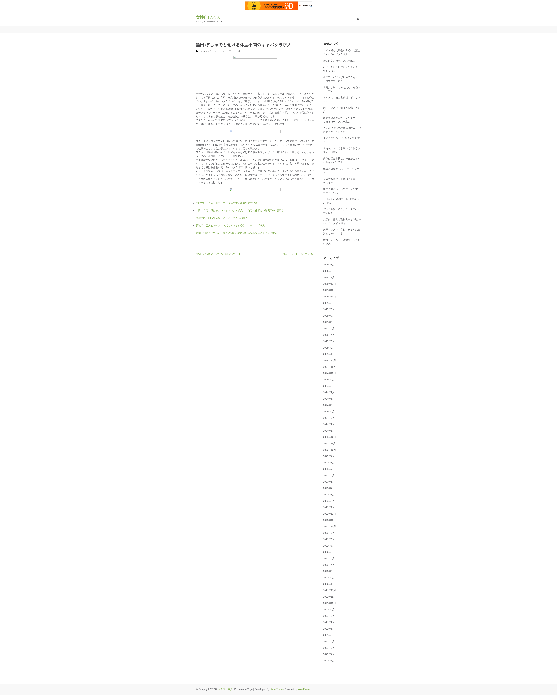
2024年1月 (329, 430)
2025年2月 (329, 347)
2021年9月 (329, 609)
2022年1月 (329, 584)
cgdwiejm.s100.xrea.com (211, 51)
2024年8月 (329, 386)
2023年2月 (329, 501)
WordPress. (304, 689)
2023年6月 (329, 475)
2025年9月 (329, 303)
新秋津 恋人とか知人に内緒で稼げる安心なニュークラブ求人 (230, 225)
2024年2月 (329, 424)
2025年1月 (329, 354)
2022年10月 (329, 526)
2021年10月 (329, 603)
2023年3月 (329, 494)
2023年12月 (329, 437)
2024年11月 (329, 366)
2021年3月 (329, 648)
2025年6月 (329, 322)
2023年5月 (329, 481)
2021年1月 (329, 660)
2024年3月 (329, 418)
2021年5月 (329, 635)
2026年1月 (329, 277)
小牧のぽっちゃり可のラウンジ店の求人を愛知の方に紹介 (228, 203)
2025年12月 (329, 283)
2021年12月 (329, 590)
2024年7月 (329, 392)
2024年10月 (329, 373)
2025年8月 (329, 309)
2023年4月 (329, 488)
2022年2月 (329, 577)
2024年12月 (329, 360)
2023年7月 (329, 469)
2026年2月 (329, 271)
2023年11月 (329, 443)
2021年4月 (329, 641)
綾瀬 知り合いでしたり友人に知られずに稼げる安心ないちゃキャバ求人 (236, 233)
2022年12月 (329, 513)
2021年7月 (329, 622)
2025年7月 (329, 315)
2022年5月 (329, 558)
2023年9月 (329, 456)
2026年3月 (329, 264)
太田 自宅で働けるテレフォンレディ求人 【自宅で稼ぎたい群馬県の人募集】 (240, 210)
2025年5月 (329, 328)
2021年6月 (329, 628)
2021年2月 (329, 654)
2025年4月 (329, 335)
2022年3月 (329, 571)
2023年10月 (329, 450)
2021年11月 (329, 596)
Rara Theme (277, 689)
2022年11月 (329, 520)
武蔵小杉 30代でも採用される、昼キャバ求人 (222, 218)
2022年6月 (329, 552)
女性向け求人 (208, 17)
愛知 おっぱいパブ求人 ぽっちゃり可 (218, 253)
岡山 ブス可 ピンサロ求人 (298, 253)
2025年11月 (329, 290)
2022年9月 (329, 533)
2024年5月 (329, 405)
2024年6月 (329, 398)
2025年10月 (329, 296)
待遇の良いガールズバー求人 (339, 60)
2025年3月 (329, 341)
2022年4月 (329, 564)
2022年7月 (329, 545)
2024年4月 (329, 411)
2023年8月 (329, 462)
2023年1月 (329, 507)
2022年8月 (329, 539)
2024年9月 (329, 379)
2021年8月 (329, 616)
